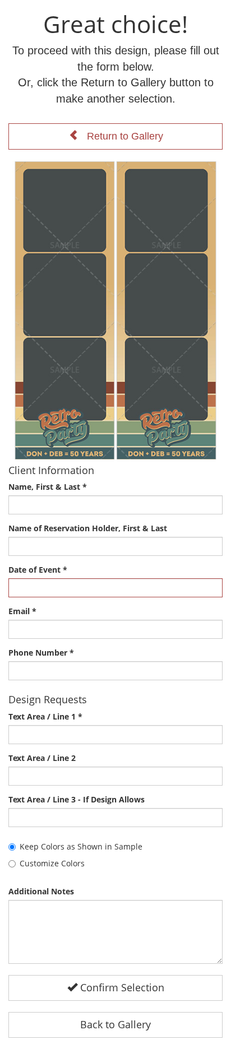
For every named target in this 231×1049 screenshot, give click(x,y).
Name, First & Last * (47, 486)
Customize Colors (52, 863)
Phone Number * (41, 652)
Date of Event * (37, 569)
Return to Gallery (120, 136)
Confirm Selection (120, 987)
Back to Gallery (115, 1024)
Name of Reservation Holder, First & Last (87, 528)
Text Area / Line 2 (42, 758)
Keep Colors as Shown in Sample (81, 846)
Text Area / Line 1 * (45, 716)
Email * (22, 611)
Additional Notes (41, 891)
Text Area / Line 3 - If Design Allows (76, 799)
